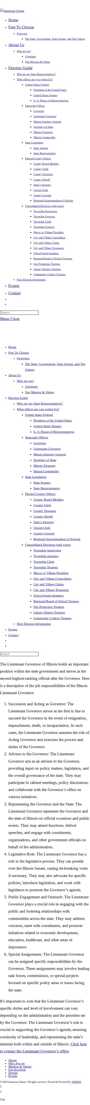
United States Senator (47, 426)
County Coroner (44, 533)
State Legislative (35, 477)
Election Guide (18, 398)
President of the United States (52, 420)
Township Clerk (43, 561)
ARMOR (76, 1082)
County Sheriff (43, 516)
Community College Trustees (52, 618)
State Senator (41, 482)
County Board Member (48, 499)
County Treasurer (44, 511)
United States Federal (39, 415)
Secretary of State (44, 460)
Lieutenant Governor (47, 448)
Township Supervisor (47, 550)
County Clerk (42, 505)
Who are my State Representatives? (40, 403)
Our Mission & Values (39, 392)
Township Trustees (45, 567)
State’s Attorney (43, 522)
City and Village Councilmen (52, 578)
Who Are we (16, 1063)
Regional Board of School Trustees (56, 601)
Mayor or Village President (50, 573)
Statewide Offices (36, 437)
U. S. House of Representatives (53, 431)
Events (12, 629)
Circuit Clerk (41, 527)
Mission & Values (19, 1066)
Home (12, 347)
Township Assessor (45, 556)
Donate (13, 1072)
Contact (13, 635)
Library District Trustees (49, 612)
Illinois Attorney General (49, 454)
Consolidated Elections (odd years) (48, 544)
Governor (39, 443)
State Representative (46, 488)
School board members (48, 595)
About (12, 1060)
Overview (23, 358)
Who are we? (25, 381)
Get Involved (17, 1069)
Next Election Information (34, 624)
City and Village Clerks (48, 584)
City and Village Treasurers (51, 590)
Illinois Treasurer (44, 465)
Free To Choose (18, 352)
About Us (14, 375)
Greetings (31, 386)
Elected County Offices (40, 494)
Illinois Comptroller (46, 471)
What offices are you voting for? (38, 409)
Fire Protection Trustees (48, 607)
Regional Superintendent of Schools (56, 539)
